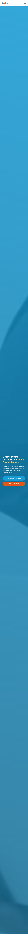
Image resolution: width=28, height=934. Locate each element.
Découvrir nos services (14, 478)
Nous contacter (14, 483)
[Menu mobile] (25, 3)
